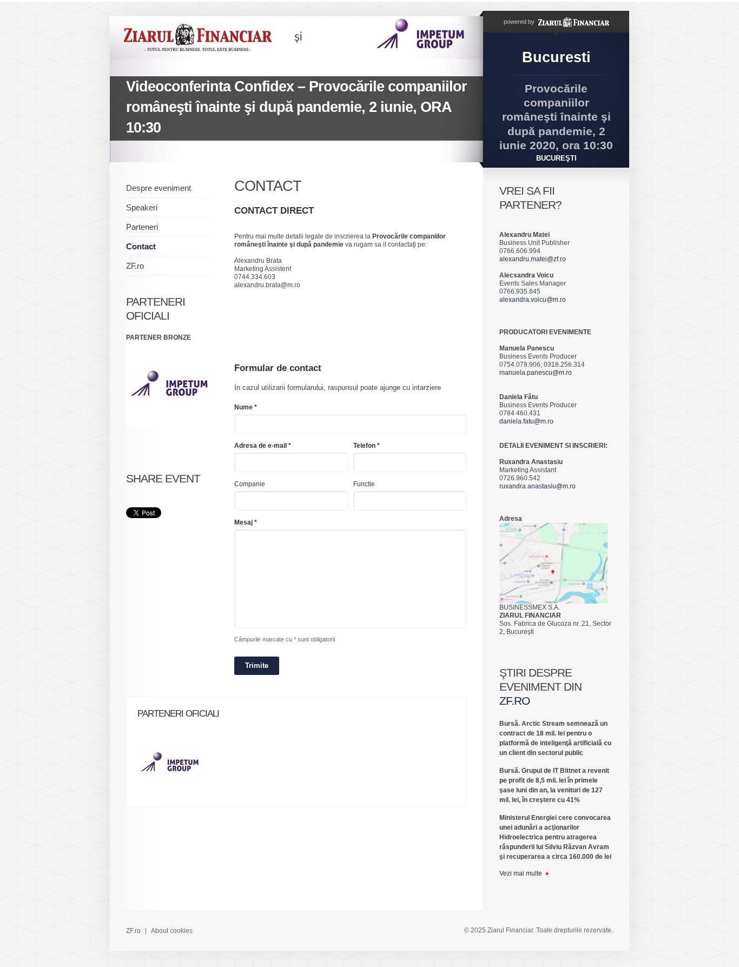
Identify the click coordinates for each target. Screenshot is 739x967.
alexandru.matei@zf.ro (532, 259)
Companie (249, 484)
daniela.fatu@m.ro (526, 421)
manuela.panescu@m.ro (535, 372)
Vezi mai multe (520, 873)
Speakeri (141, 207)
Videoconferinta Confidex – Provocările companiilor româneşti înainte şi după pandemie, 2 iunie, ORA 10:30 (296, 107)
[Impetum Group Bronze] (175, 766)
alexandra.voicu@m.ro (532, 299)
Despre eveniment (158, 188)
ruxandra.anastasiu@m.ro (537, 486)
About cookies (172, 931)
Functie (364, 484)
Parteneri (142, 226)
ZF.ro (135, 265)
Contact (141, 246)
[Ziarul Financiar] (572, 21)
